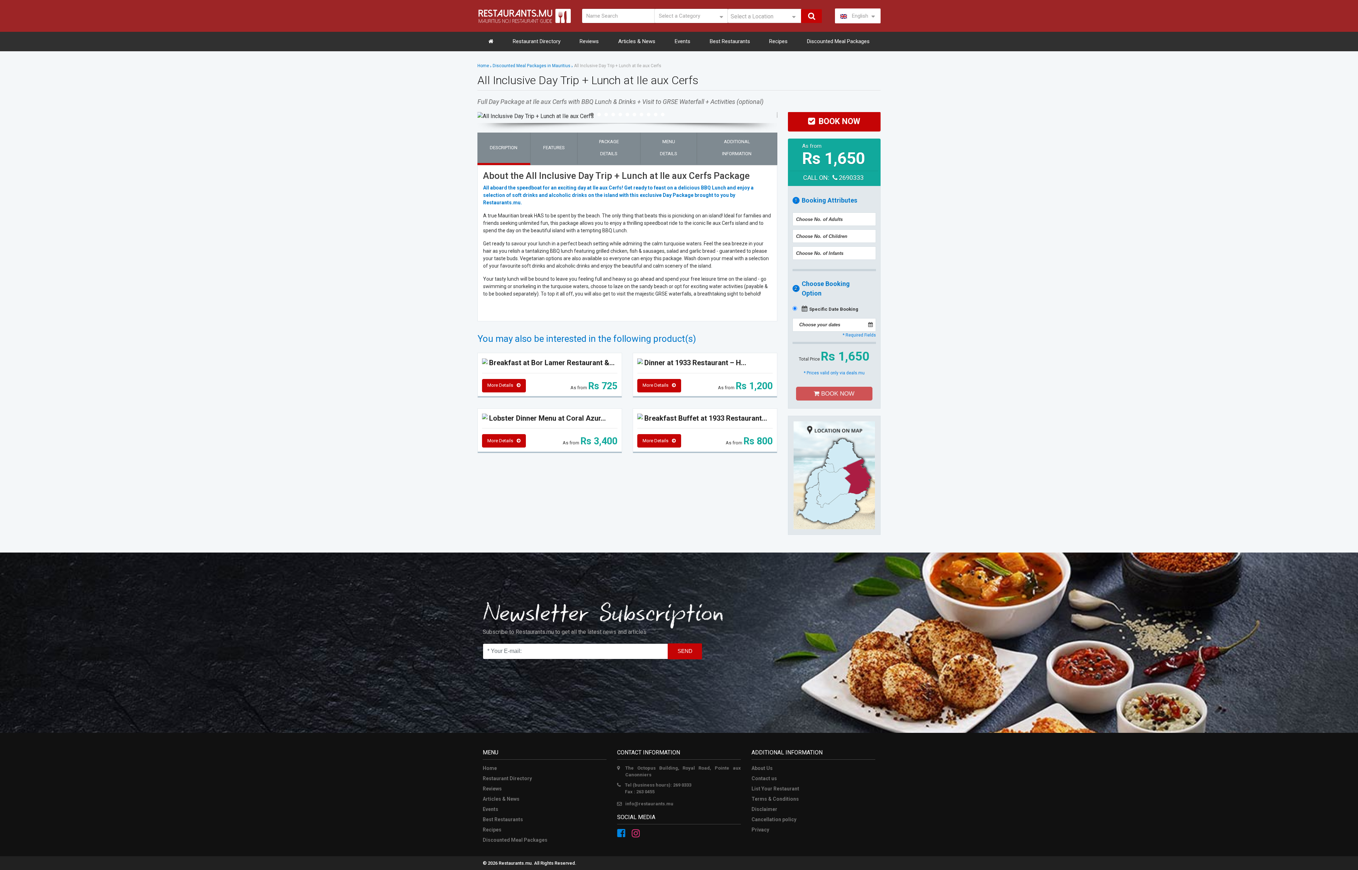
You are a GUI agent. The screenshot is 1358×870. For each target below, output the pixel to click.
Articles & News (636, 41)
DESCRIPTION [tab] (503, 147)
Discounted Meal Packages (838, 41)
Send (685, 651)
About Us (762, 768)
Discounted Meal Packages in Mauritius (531, 65)
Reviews (589, 41)
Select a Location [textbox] (752, 16)
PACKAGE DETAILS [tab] (609, 147)
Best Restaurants (730, 41)
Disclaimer (764, 809)
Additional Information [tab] (736, 147)
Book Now (836, 393)
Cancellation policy (773, 819)
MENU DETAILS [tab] (668, 147)
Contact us (764, 778)
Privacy (760, 830)
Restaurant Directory (537, 41)
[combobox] (764, 16)
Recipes (778, 41)
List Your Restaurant (775, 789)
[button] (592, 114)
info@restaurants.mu (649, 803)
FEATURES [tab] (554, 147)
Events (682, 41)
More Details (500, 385)
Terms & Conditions (775, 799)
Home (483, 65)
